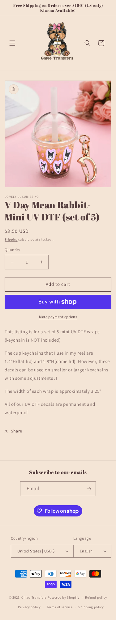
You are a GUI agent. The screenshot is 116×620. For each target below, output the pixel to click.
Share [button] (16, 431)
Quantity (12, 249)
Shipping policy (91, 607)
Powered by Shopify (63, 597)
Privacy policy (29, 607)
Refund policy (96, 597)
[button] (12, 43)
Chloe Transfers (34, 597)
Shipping (11, 239)
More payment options (58, 316)
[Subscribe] (89, 488)
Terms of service (59, 607)
